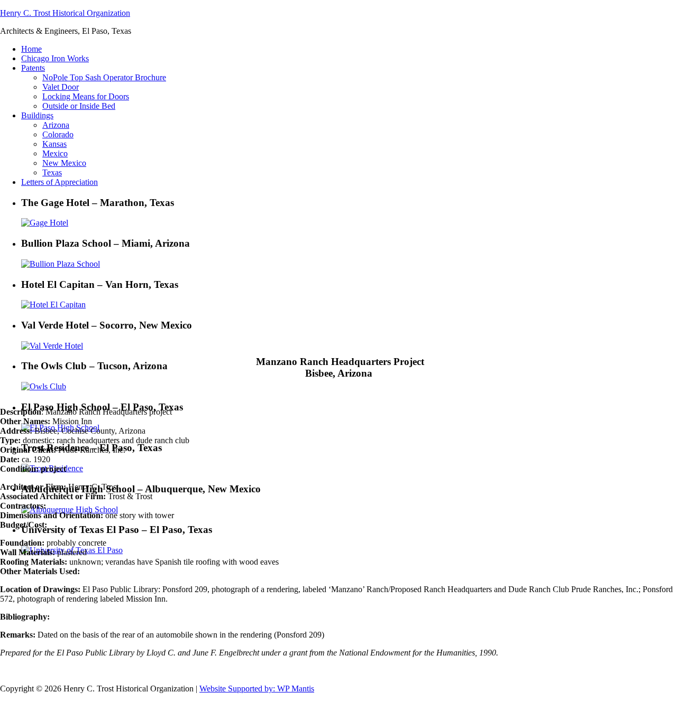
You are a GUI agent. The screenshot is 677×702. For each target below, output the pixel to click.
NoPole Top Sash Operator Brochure (104, 77)
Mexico (55, 153)
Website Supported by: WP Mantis (256, 688)
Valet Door (60, 86)
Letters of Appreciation (59, 181)
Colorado (58, 134)
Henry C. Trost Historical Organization (65, 12)
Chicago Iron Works (55, 58)
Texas (52, 172)
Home (31, 48)
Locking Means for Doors (85, 96)
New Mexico (64, 162)
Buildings (37, 115)
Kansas (54, 143)
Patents (33, 67)
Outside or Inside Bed (78, 105)
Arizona (55, 124)
